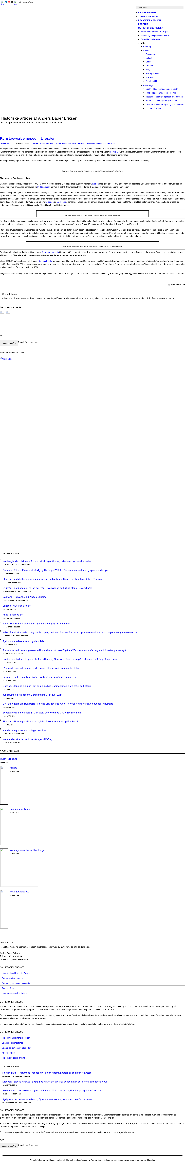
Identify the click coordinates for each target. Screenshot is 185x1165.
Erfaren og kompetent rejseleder (155, 35)
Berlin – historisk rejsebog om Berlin (162, 88)
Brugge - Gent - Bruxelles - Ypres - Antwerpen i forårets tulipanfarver (39, 676)
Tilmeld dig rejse (148, 16)
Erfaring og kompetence (12, 978)
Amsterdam (151, 54)
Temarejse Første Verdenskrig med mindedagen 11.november (36, 623)
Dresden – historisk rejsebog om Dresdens (165, 104)
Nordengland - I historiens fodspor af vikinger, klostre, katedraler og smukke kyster (47, 561)
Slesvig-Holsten (153, 73)
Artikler (146, 50)
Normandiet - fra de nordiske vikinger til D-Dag (27, 739)
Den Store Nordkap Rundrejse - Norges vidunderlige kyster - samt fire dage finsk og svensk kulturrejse (58, 703)
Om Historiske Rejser (150, 27)
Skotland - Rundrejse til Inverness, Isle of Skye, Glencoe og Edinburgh (41, 721)
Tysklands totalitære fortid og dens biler (24, 641)
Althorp (13, 767)
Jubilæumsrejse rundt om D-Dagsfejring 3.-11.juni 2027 (32, 694)
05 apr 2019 (5, 143)
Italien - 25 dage (8, 758)
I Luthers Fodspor (153, 108)
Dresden (149, 65)
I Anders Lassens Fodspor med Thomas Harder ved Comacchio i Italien (41, 668)
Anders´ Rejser (8, 988)
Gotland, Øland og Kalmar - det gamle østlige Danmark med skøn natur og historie (47, 685)
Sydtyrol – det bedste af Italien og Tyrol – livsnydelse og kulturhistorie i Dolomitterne (47, 587)
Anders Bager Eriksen (43, 143)
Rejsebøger (148, 85)
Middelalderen (43, 186)
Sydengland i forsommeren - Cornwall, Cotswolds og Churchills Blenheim (42, 712)
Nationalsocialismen (20, 808)
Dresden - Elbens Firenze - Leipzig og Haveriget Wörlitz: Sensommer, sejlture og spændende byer (55, 570)
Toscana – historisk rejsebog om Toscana (164, 96)
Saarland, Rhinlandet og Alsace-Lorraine (25, 596)
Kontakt (143, 24)
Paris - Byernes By (13, 614)
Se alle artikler (152, 81)
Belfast (149, 57)
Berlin (148, 61)
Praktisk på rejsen (149, 20)
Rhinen (95, 183)
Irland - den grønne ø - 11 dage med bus (24, 730)
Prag (148, 69)
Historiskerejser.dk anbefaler (14, 993)
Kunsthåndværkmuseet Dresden (100, 143)
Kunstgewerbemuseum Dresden (27, 138)
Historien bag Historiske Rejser (155, 31)
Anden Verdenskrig (50, 252)
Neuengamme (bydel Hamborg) (27, 850)
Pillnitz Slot (115, 151)
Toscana (149, 77)
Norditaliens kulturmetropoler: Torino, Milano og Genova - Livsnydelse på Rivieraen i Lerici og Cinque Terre (60, 659)
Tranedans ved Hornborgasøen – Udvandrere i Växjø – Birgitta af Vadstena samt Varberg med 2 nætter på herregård (65, 650)
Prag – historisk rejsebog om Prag (161, 92)
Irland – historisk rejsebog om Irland (161, 100)
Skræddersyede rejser (150, 39)
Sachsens (61, 201)
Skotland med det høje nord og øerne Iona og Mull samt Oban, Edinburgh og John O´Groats (52, 578)
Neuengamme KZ (19, 891)
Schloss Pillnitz (45, 260)
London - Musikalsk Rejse (17, 605)
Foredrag (147, 46)
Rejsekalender (147, 12)
